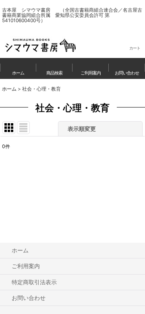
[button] (54, 68)
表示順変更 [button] (82, 128)
